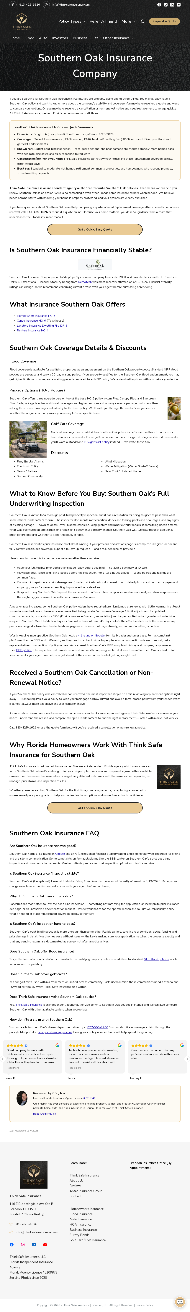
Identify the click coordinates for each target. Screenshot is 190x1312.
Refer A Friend (103, 21)
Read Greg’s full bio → (46, 1114)
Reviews (75, 1186)
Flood (29, 38)
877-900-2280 (97, 1027)
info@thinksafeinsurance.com (71, 5)
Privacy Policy (144, 1305)
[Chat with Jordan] (180, 1302)
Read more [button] (13, 1068)
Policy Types (69, 21)
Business (80, 38)
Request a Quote (164, 21)
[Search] (143, 21)
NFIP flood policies (156, 959)
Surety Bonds (79, 1235)
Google (60, 854)
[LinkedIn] (172, 5)
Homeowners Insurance (87, 1209)
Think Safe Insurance (28, 1005)
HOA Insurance (80, 1224)
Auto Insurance (81, 1219)
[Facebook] (159, 5)
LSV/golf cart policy (96, 442)
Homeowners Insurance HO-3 (36, 316)
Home (14, 38)
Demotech (85, 282)
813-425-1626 (29, 5)
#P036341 (89, 1098)
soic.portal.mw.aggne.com (55, 1032)
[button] (187, 1059)
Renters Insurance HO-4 (32, 330)
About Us (76, 1181)
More (126, 21)
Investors (60, 38)
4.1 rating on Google (91, 636)
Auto (43, 38)
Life (95, 38)
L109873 (51, 1273)
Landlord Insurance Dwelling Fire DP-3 (42, 326)
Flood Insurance (81, 1214)
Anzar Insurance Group (86, 1191)
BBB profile (24, 650)
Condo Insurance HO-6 (31, 321)
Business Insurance (83, 1230)
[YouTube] (179, 5)
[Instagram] (166, 5)
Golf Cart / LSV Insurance (88, 1240)
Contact (75, 1196)
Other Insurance (116, 38)
